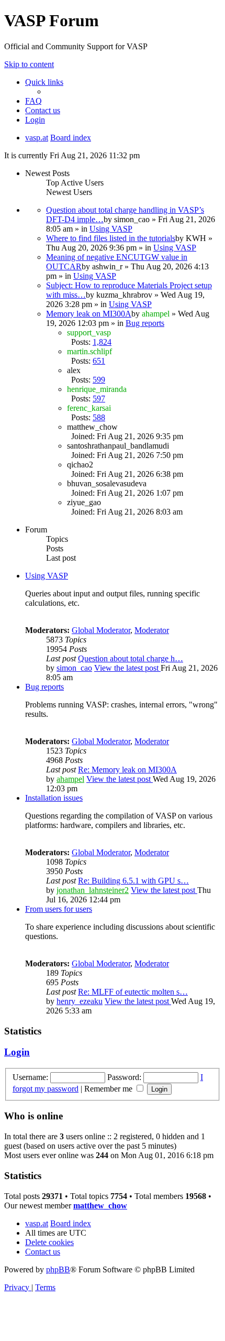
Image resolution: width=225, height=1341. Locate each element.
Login (17, 1051)
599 (99, 379)
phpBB (58, 1269)
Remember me (109, 1088)
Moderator (151, 630)
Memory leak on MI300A (88, 313)
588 (99, 417)
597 (99, 398)
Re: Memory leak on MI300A (127, 769)
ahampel (70, 779)
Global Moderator (101, 630)
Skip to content (29, 64)
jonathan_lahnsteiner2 (93, 890)
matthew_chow (100, 1205)
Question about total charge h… (130, 658)
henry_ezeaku (80, 1001)
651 (99, 360)
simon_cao (74, 667)
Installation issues (54, 797)
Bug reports (145, 323)
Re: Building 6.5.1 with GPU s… (133, 880)
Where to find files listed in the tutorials (110, 238)
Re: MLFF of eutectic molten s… (133, 991)
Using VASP (110, 228)
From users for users (58, 908)
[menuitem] (33, 100)
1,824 (102, 341)
